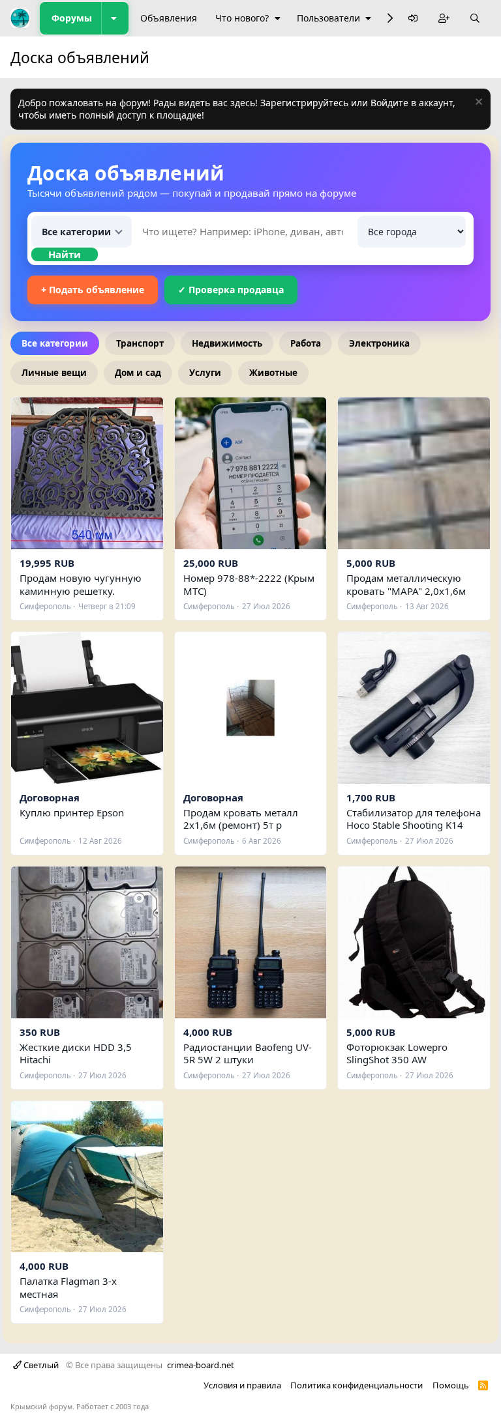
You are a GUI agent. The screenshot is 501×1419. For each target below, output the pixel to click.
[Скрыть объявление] (477, 103)
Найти (64, 254)
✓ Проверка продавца (231, 289)
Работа (305, 343)
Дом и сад (138, 373)
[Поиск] (475, 18)
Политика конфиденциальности (356, 1385)
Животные (273, 373)
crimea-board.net (200, 1365)
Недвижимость (227, 343)
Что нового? (242, 18)
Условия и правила (242, 1385)
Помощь (451, 1385)
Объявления (168, 18)
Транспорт (140, 343)
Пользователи (328, 18)
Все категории (55, 343)
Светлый (40, 1365)
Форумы (72, 18)
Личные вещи (54, 373)
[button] (115, 18)
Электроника (379, 343)
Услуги (205, 373)
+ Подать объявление (92, 289)
